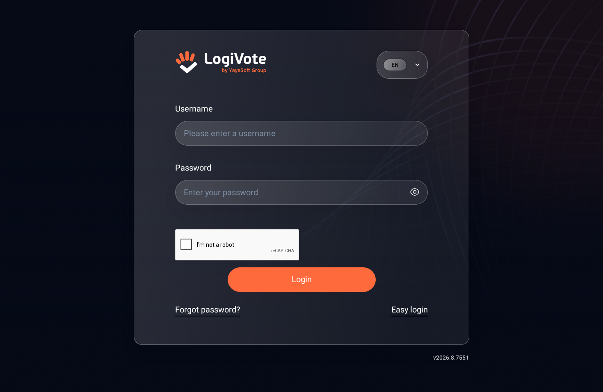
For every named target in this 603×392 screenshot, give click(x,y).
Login (302, 279)
